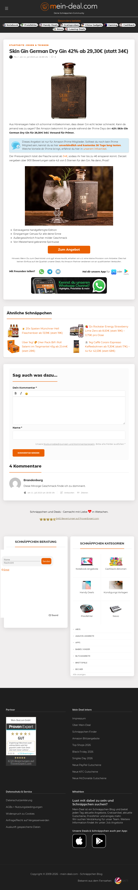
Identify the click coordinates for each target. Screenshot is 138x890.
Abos (77, 629)
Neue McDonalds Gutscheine (89, 778)
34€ (65, 156)
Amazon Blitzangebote (85, 738)
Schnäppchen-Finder (84, 731)
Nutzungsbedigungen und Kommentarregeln (69, 444)
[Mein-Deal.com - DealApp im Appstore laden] (82, 841)
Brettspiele (81, 663)
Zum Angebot (69, 249)
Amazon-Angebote (84, 636)
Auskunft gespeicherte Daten (23, 827)
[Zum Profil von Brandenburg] (15, 483)
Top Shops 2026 (81, 745)
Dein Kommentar (25, 387)
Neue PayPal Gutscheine (86, 765)
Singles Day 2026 (82, 758)
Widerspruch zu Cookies (20, 813)
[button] (15, 393)
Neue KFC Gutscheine (85, 771)
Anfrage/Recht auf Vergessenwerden (27, 820)
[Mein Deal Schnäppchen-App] (102, 841)
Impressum (79, 718)
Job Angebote (114, 822)
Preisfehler (93, 816)
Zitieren (84, 492)
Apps (77, 642)
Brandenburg (33, 480)
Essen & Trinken (37, 45)
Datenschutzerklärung (19, 800)
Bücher (79, 669)
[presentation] (15, 393)
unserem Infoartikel (94, 148)
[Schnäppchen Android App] (126, 271)
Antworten (69, 492)
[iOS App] (113, 271)
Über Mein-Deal (81, 725)
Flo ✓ (16, 57)
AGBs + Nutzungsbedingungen (24, 807)
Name (17, 427)
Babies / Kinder (82, 649)
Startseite (16, 45)
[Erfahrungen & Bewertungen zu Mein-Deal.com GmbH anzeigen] (21, 741)
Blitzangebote (82, 656)
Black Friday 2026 (82, 751)
